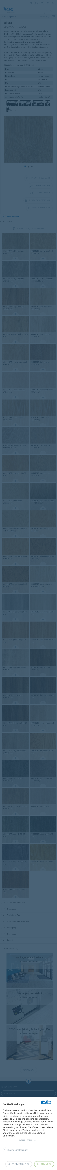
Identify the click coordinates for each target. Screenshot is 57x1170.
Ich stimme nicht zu (19, 1164)
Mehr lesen (25, 1140)
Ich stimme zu (44, 1164)
